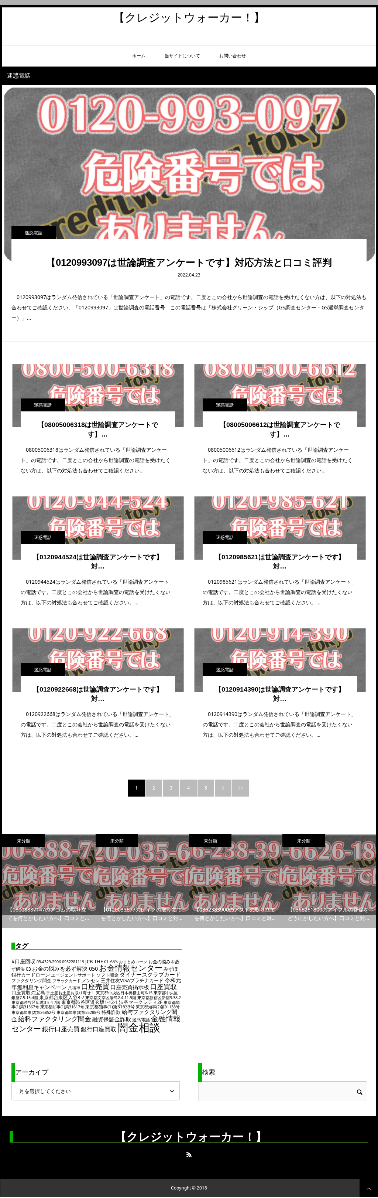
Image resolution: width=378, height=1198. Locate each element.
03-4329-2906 (49, 961)
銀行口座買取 (98, 1029)
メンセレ (91, 980)
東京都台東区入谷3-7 (61, 997)
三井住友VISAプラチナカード (132, 980)
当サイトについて (182, 55)
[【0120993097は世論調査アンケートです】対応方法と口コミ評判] (189, 174)
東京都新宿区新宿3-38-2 (159, 997)
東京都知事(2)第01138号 (158, 1006)
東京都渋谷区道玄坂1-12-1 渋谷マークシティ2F (111, 1002)
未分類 (100, 841)
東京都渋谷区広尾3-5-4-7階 (35, 1002)
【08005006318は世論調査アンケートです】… (98, 429)
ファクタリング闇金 (31, 980)
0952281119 (73, 961)
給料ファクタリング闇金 (54, 1018)
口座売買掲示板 (129, 987)
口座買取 (163, 986)
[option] (126, 881)
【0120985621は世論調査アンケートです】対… (280, 561)
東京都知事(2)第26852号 (33, 1012)
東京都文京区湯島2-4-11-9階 (110, 997)
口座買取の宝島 (28, 992)
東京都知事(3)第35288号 (78, 1012)
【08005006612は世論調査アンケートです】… (280, 429)
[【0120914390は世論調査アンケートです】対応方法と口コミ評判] (279, 660)
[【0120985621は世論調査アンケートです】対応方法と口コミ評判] (279, 528)
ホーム (138, 55)
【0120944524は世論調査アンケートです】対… (98, 561)
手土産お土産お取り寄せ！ (70, 992)
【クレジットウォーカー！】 (189, 17)
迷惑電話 (33, 233)
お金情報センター (130, 968)
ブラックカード (66, 980)
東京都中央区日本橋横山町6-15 (124, 992)
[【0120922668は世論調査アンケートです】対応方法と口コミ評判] (97, 660)
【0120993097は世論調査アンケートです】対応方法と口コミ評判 (189, 262)
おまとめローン (133, 961)
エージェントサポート (73, 975)
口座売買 (95, 986)
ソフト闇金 (107, 975)
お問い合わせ (232, 55)
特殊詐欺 (111, 1012)
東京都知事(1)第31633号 (110, 1007)
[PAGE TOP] (369, 1188)
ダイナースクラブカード (150, 974)
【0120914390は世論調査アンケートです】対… (280, 694)
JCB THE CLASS (101, 961)
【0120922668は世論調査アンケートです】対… (98, 694)
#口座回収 (23, 961)
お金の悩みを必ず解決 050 (65, 968)
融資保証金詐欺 (111, 1019)
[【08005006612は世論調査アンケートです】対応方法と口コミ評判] (279, 395)
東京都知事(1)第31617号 (62, 1006)
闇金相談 (138, 1027)
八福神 (74, 987)
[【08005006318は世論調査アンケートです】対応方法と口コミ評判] (97, 395)
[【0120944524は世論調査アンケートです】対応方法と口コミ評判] (97, 528)
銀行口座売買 (61, 1029)
